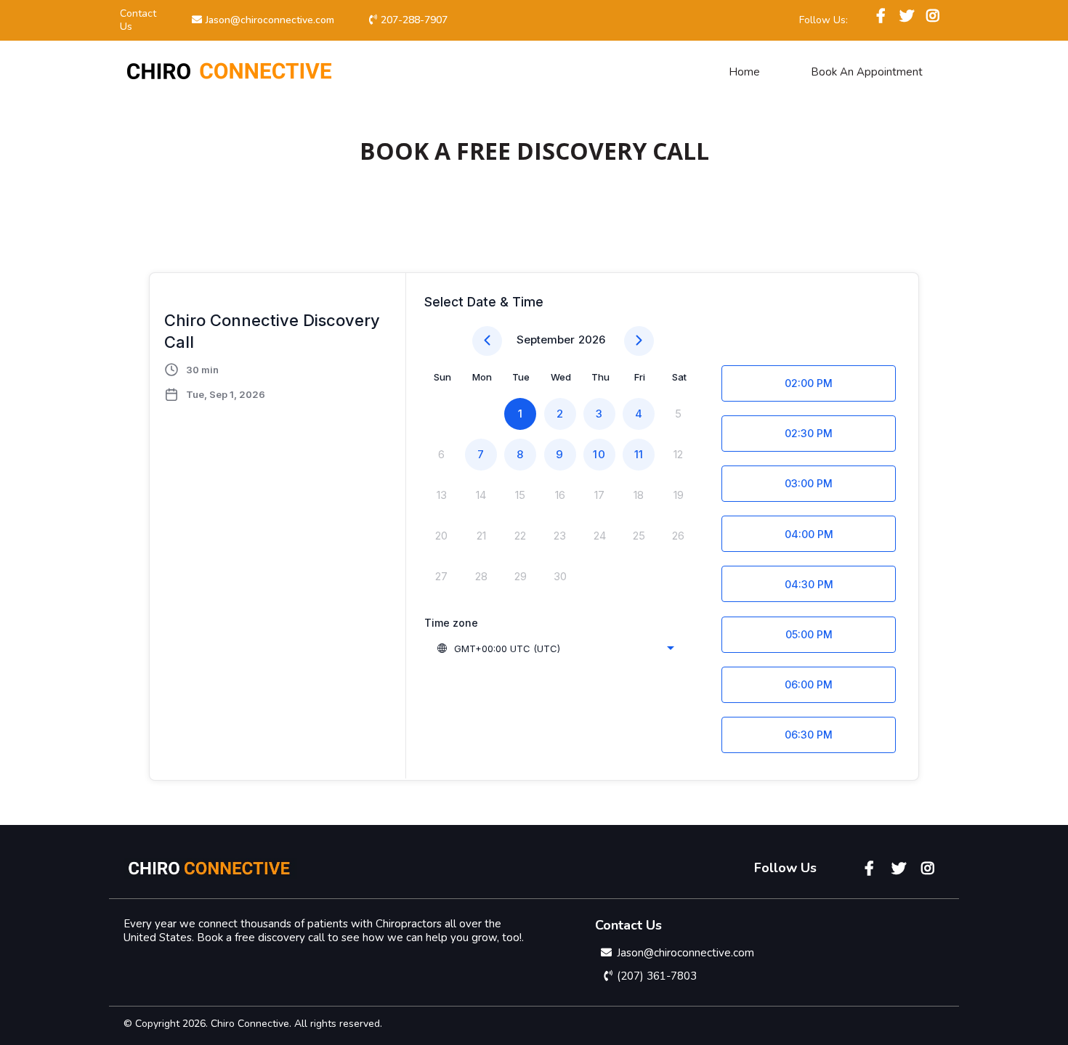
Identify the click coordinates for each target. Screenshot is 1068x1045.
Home (744, 72)
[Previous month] (487, 341)
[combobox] (555, 648)
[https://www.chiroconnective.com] (229, 71)
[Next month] (639, 341)
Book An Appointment (867, 72)
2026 (591, 339)
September (546, 339)
